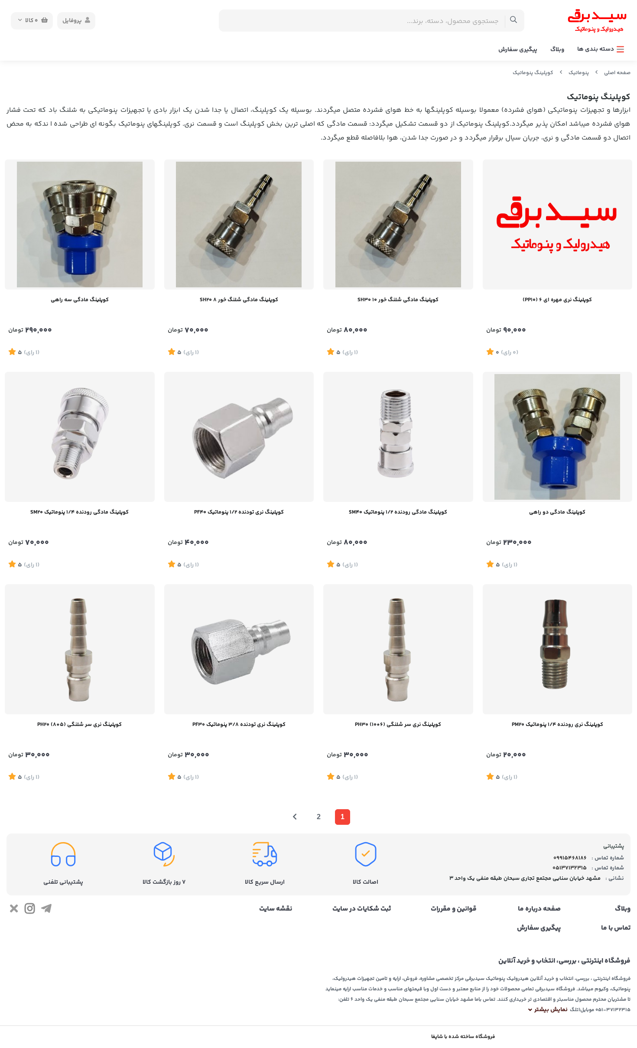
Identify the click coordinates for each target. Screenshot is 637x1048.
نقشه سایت (275, 909)
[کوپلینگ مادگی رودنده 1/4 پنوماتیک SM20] (80, 437)
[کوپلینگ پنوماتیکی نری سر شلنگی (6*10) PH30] (398, 649)
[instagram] (30, 910)
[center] (514, 20)
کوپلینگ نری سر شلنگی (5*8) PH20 (79, 724)
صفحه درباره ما (539, 909)
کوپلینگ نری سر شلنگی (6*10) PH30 (398, 724)
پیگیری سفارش (517, 50)
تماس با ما (615, 928)
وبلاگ (557, 50)
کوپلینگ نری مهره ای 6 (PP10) (557, 300)
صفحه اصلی (617, 73)
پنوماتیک (579, 73)
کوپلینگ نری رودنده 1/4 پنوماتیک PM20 (557, 724)
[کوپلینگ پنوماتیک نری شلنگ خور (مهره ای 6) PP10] (558, 224)
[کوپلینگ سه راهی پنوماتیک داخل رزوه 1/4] (80, 224)
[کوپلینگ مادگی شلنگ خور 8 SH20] (239, 224)
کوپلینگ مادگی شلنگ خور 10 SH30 (398, 300)
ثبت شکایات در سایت (361, 909)
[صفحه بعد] (294, 817)
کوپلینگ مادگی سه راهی (80, 300)
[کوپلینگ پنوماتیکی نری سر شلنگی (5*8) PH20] (80, 649)
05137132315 (569, 868)
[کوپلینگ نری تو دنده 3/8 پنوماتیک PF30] (239, 649)
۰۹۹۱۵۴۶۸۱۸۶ (570, 858)
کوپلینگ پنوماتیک (533, 73)
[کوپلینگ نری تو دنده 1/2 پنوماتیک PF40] (239, 437)
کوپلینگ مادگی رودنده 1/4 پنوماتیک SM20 (79, 512)
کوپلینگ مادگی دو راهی (557, 512)
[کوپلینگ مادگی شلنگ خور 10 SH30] (398, 224)
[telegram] (46, 910)
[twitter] (13, 910)
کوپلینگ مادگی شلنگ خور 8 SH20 (239, 300)
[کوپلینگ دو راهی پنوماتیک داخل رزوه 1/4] (558, 437)
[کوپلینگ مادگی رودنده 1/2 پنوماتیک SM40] (398, 437)
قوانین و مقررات (454, 909)
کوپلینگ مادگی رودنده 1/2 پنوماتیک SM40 (398, 512)
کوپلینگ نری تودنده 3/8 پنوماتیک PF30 (239, 724)
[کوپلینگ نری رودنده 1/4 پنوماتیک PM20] (558, 649)
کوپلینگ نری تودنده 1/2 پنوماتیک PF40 (239, 512)
